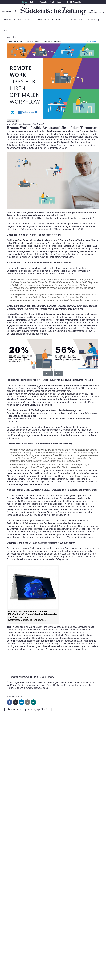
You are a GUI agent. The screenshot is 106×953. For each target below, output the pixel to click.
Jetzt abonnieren (93, 11)
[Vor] (103, 19)
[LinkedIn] (21, 702)
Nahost (28, 19)
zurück (48, 373)
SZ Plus (18, 19)
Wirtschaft (84, 19)
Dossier (60, 2)
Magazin (43, 2)
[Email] (27, 702)
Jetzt (52, 2)
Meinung (95, 19)
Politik (73, 19)
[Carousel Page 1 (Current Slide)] (51, 370)
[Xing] (33, 702)
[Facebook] (9, 702)
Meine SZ (6, 19)
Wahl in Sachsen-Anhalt (56, 19)
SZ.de (24, 2)
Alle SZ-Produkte (73, 2)
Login (101, 12)
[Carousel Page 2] (54, 370)
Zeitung (33, 2)
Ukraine (38, 19)
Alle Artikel (13, 120)
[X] (15, 702)
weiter (58, 373)
